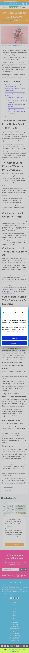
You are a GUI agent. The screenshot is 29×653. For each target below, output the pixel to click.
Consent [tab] (5, 312)
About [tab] (23, 312)
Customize (13, 343)
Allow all (14, 338)
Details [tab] (14, 312)
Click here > (13, 651)
